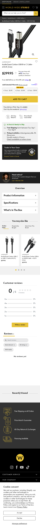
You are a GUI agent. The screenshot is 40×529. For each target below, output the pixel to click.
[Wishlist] (33, 7)
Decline (19, 518)
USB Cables (20, 18)
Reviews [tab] (9, 334)
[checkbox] (8, 350)
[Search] (36, 13)
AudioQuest (11, 18)
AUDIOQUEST (6, 62)
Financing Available (21, 439)
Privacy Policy (22, 507)
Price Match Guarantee (22, 420)
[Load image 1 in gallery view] (20, 58)
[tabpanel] (20, 359)
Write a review (20, 325)
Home (4, 18)
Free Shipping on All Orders (24, 411)
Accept (19, 513)
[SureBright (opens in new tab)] (34, 84)
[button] (3, 7)
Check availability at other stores (19, 139)
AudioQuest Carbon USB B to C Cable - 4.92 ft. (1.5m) (18, 21)
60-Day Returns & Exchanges (25, 429)
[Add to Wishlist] (36, 61)
